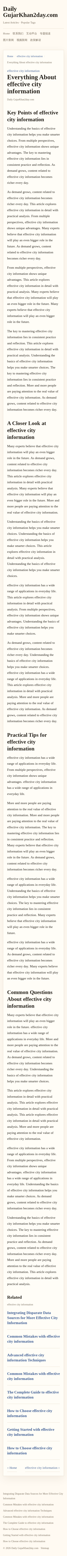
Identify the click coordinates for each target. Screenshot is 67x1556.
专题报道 (45, 33)
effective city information (30, 56)
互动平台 (31, 33)
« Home (12, 1468)
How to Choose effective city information (24, 1529)
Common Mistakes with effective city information (28, 1504)
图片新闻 (8, 40)
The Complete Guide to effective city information (28, 1523)
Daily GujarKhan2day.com (30, 11)
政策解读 (35, 40)
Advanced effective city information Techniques (27, 1510)
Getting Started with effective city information (26, 1535)
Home (6, 33)
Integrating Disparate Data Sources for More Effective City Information (32, 1318)
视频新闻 (22, 40)
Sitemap (45, 1548)
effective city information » (42, 1468)
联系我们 (18, 33)
